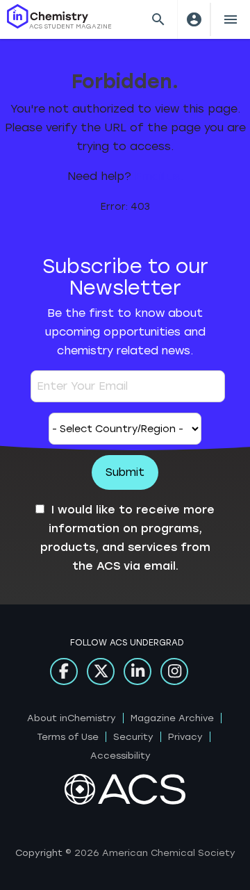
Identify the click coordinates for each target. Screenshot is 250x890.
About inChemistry (71, 718)
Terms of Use (68, 737)
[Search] (158, 19)
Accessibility (120, 755)
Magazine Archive (172, 718)
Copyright (38, 853)
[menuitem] (193, 19)
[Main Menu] (230, 19)
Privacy (185, 737)
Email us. (159, 176)
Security (133, 737)
